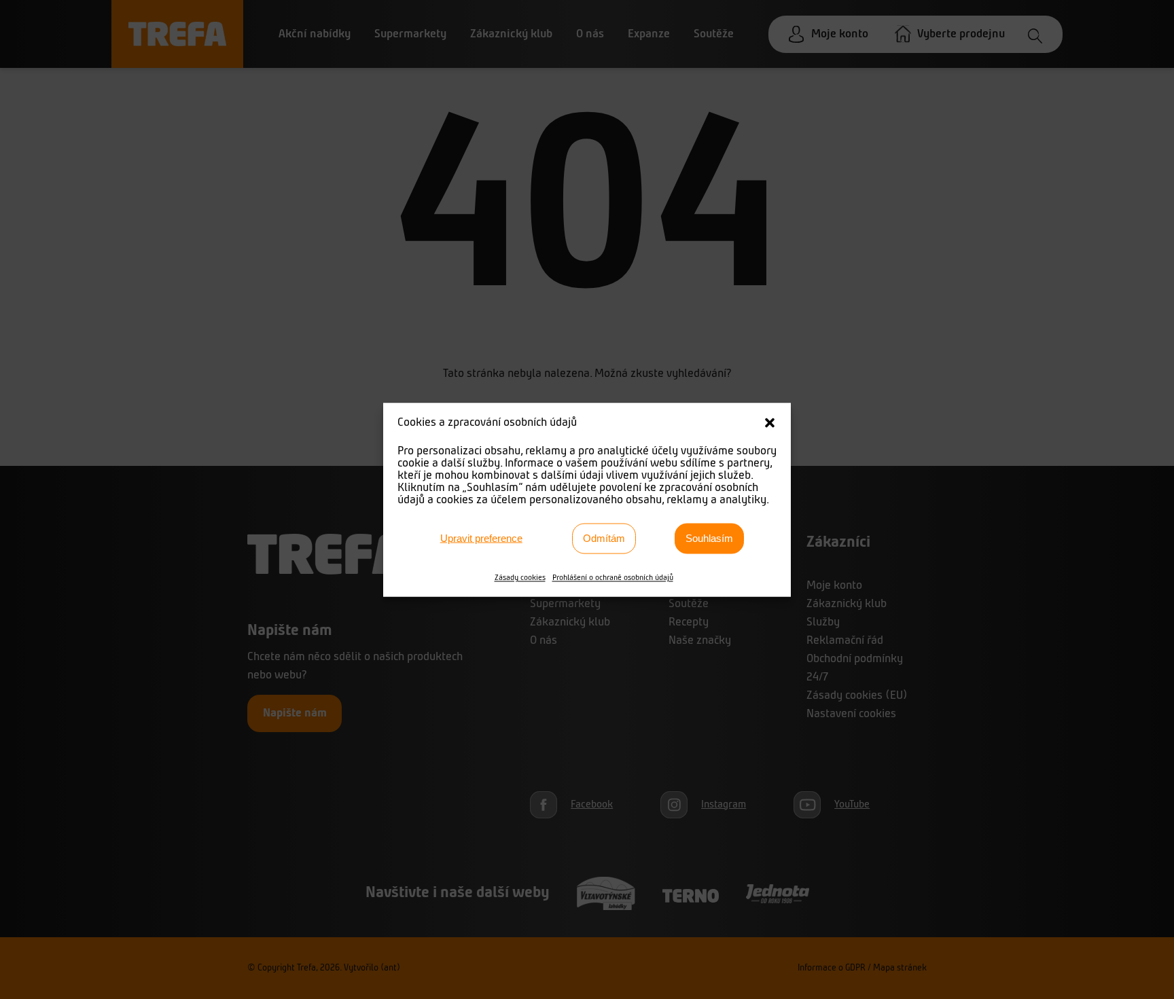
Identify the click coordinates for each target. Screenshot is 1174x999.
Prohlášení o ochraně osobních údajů (612, 577)
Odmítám (604, 538)
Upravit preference (481, 538)
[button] (770, 422)
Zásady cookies (520, 577)
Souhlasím (709, 538)
